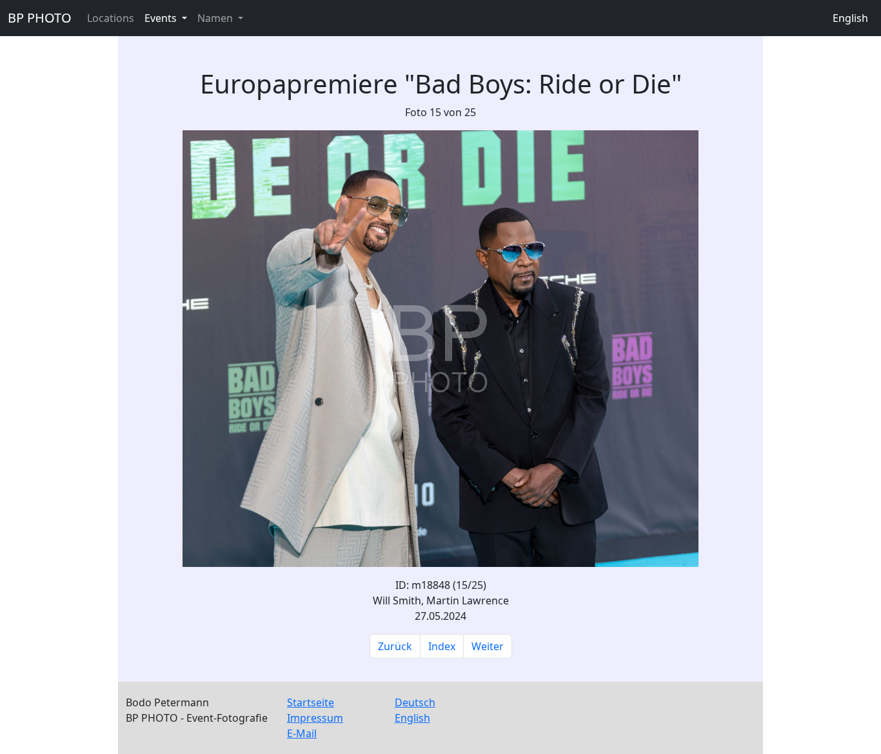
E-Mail (302, 733)
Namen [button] (216, 18)
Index (441, 646)
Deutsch (415, 702)
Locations (110, 18)
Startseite (310, 702)
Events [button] (161, 18)
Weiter (487, 646)
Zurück (395, 646)
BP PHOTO (40, 17)
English (850, 18)
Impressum (315, 718)
